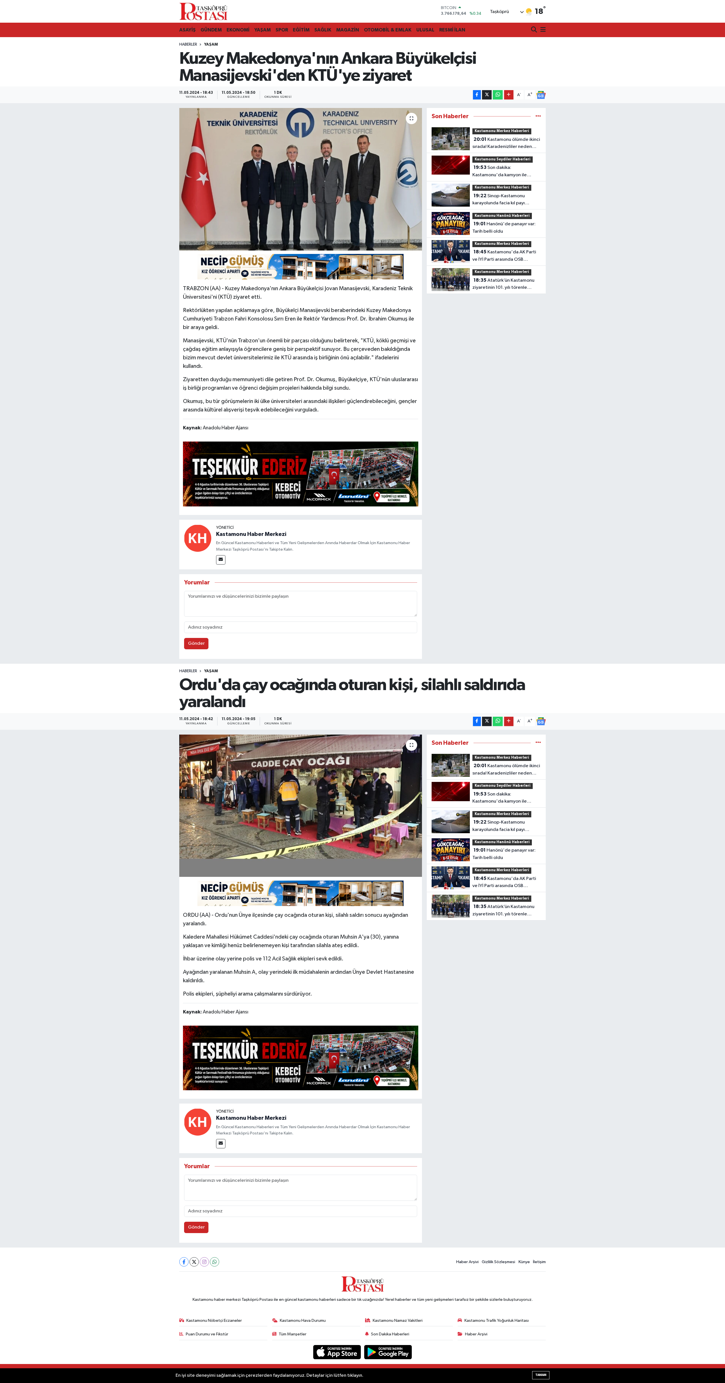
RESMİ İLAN (452, 29)
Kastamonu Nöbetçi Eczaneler (214, 1320)
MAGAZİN (347, 29)
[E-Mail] (220, 560)
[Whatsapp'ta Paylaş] (498, 94)
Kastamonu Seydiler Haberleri (502, 159)
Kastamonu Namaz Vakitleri (398, 1320)
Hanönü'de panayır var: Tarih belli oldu (504, 227)
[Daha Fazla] (508, 94)
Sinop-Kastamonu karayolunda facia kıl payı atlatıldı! (498, 200)
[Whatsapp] (214, 1262)
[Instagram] (204, 1262)
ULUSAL (425, 29)
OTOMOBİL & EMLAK (387, 29)
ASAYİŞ (187, 29)
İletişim (539, 1262)
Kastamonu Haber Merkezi (251, 534)
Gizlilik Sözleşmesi (498, 1262)
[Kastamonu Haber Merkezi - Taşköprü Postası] (203, 11)
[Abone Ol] (541, 95)
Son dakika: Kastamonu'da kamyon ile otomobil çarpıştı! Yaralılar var (503, 172)
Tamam (540, 1374)
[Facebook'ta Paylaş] (477, 94)
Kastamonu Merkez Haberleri (502, 131)
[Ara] (534, 30)
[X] (194, 1262)
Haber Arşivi (467, 1262)
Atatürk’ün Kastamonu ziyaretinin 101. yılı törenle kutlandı (503, 284)
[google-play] (388, 1352)
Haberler (188, 44)
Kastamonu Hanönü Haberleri (502, 216)
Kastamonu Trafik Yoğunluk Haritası (496, 1320)
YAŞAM (262, 29)
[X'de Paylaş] (487, 94)
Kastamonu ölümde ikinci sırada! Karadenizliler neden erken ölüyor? (506, 143)
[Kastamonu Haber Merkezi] (197, 538)
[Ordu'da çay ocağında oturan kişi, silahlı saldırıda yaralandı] (300, 806)
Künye (524, 1262)
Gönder (196, 643)
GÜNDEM (211, 29)
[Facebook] (184, 1262)
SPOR (282, 29)
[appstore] (337, 1352)
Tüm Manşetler (292, 1334)
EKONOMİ (238, 29)
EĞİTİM (301, 29)
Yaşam (211, 44)
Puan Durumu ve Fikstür (207, 1334)
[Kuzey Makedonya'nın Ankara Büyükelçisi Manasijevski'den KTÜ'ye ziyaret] (300, 179)
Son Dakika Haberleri (390, 1334)
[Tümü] (538, 116)
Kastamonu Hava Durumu (303, 1320)
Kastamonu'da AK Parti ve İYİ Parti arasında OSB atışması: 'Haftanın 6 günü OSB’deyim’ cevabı (504, 256)
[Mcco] (301, 473)
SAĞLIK (322, 29)
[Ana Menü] (542, 30)
